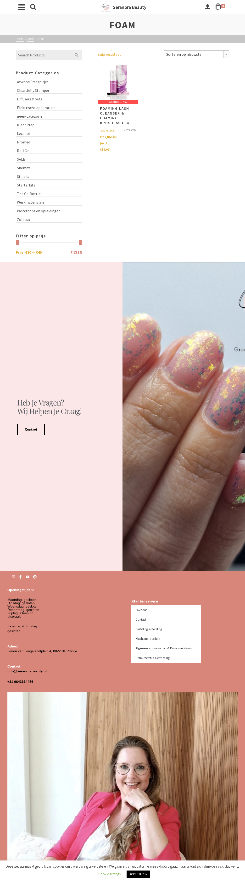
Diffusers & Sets (29, 99)
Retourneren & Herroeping (153, 658)
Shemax (23, 167)
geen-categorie (29, 116)
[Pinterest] (35, 577)
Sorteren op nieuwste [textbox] (183, 54)
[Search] (33, 7)
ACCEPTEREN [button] (138, 874)
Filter (76, 252)
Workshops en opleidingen (39, 210)
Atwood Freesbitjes (33, 81)
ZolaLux (23, 219)
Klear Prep (25, 124)
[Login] (207, 7)
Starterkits (26, 185)
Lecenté (23, 133)
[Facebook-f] (20, 577)
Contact (31, 429)
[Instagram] (13, 577)
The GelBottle (29, 193)
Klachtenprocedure (148, 639)
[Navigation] (22, 7)
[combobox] (196, 54)
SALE (21, 159)
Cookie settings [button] (109, 874)
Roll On (23, 150)
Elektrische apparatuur (36, 107)
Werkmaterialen (30, 202)
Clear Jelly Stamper (33, 90)
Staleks (23, 176)
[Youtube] (27, 577)
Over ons (141, 610)
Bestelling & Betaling (149, 629)
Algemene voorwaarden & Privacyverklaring (164, 648)
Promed (23, 142)
